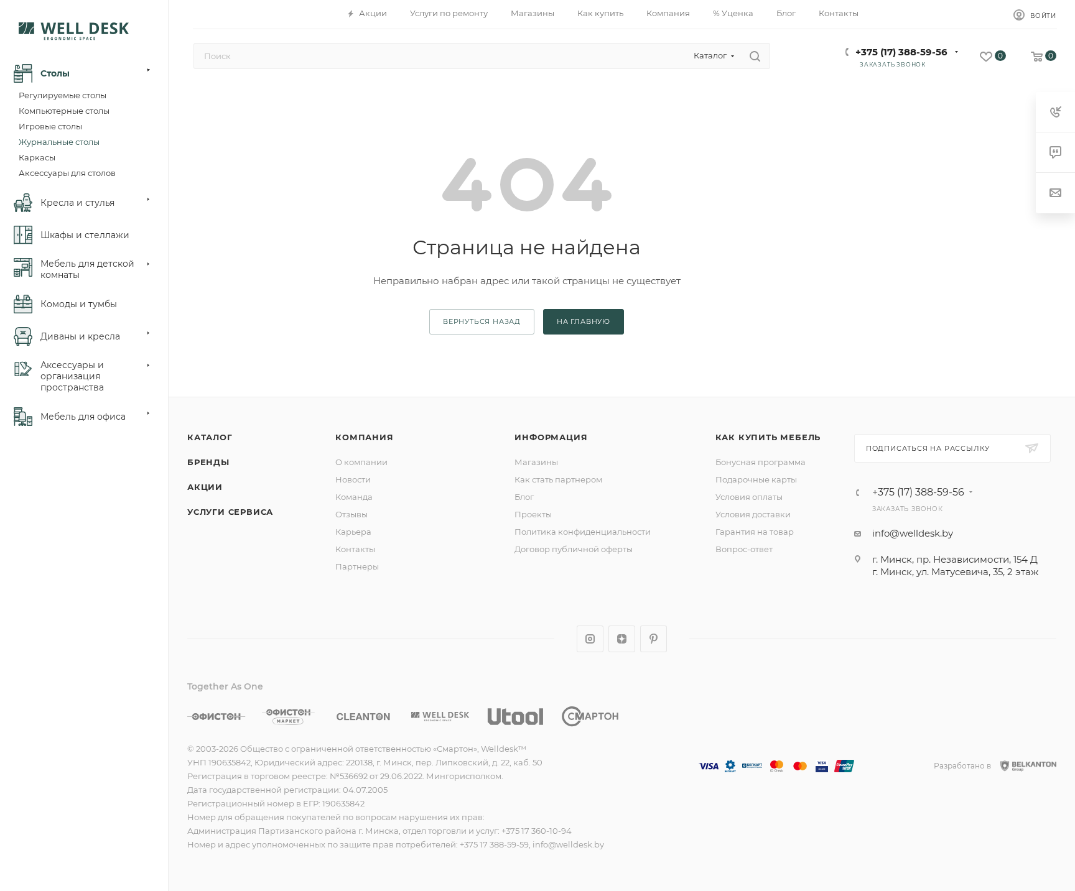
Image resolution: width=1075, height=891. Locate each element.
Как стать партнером (558, 479)
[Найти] (755, 56)
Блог (524, 497)
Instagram (590, 639)
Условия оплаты (749, 497)
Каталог (210, 437)
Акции (205, 487)
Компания (364, 437)
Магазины (536, 462)
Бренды (208, 462)
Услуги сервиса (230, 512)
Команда (354, 497)
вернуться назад (482, 321)
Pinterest (653, 639)
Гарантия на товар (754, 532)
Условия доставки (753, 514)
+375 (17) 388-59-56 (901, 52)
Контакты (355, 549)
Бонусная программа (760, 462)
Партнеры (357, 566)
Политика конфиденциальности (582, 532)
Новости (353, 479)
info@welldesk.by (912, 533)
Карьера (353, 532)
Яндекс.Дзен (621, 639)
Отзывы (351, 514)
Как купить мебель (768, 437)
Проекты (533, 514)
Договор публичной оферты (573, 549)
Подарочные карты (756, 479)
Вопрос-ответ (744, 549)
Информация (550, 437)
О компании (361, 462)
